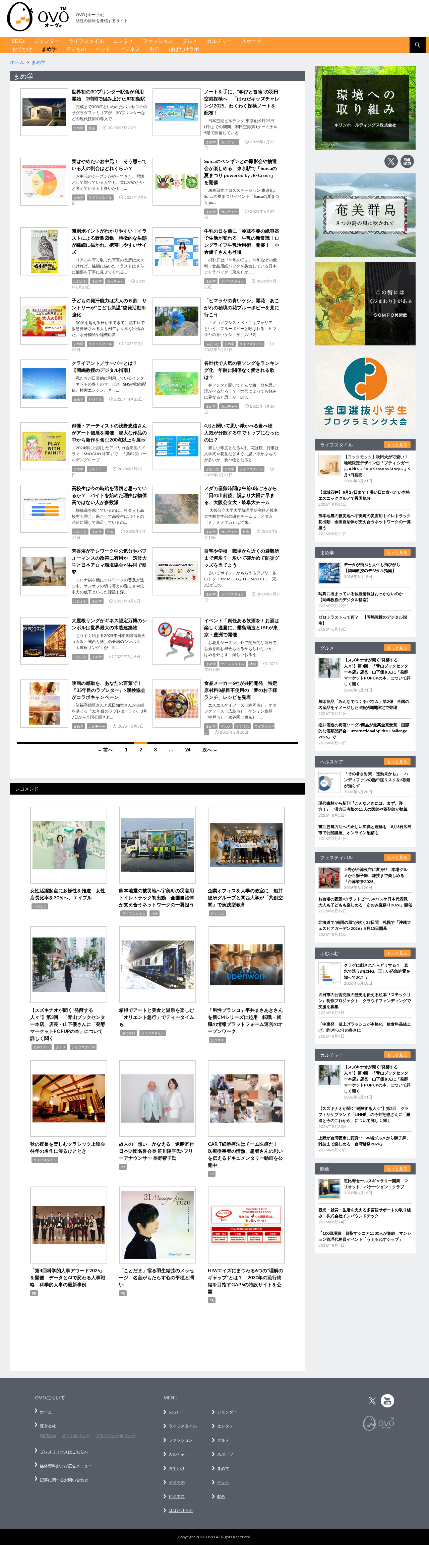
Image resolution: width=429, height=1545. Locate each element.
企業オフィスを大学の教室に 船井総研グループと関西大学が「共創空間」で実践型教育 (245, 897)
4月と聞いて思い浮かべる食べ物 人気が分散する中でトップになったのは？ (241, 432)
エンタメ (123, 41)
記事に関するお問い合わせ (64, 1479)
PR (123, 1167)
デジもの (76, 49)
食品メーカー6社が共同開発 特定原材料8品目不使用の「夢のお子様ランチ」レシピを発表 (240, 690)
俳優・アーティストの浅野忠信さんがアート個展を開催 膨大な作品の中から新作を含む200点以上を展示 (109, 432)
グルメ (189, 41)
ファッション (158, 41)
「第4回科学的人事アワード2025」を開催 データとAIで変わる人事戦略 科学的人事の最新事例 (67, 1277)
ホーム (46, 1411)
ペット (103, 49)
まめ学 (49, 49)
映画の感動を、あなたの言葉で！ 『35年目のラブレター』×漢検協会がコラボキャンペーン (109, 690)
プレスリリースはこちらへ (64, 1451)
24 (187, 749)
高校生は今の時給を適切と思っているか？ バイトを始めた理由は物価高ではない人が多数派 (109, 495)
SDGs (18, 41)
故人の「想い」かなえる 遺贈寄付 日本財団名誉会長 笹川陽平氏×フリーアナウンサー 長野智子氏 (159, 1151)
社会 (91, 128)
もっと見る (397, 444)
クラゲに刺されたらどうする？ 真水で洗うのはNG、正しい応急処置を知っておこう (377, 971)
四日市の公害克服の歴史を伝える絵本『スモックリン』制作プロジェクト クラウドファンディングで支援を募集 (364, 1000)
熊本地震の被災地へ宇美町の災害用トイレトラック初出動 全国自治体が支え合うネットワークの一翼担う (156, 897)
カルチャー (219, 41)
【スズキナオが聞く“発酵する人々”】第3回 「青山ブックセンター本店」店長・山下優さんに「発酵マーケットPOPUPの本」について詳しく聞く (67, 1024)
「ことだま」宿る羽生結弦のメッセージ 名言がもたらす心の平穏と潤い (156, 1277)
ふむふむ (80, 281)
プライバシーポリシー (116, 1435)
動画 (154, 49)
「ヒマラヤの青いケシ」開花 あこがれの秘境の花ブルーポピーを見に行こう (241, 307)
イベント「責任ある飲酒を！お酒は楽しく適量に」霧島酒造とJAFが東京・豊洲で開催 (241, 627)
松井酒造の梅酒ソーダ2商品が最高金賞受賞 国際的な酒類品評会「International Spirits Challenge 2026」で (363, 730)
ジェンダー (46, 41)
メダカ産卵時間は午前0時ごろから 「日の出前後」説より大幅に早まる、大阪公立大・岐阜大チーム (243, 495)
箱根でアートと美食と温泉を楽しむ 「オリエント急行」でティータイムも (159, 1017)
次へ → (210, 749)
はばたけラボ (184, 49)
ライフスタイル (86, 41)
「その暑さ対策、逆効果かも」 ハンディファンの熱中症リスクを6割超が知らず (377, 779)
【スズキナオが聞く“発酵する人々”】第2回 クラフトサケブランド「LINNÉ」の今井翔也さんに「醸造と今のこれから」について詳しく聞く (364, 1114)
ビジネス (130, 49)
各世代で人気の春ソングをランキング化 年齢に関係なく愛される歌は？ (241, 370)
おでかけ (22, 49)
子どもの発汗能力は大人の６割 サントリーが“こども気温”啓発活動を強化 (109, 307)
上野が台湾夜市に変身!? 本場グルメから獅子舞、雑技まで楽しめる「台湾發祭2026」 (376, 875)
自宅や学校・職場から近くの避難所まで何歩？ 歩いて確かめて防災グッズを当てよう (241, 558)
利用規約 (48, 1435)
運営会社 (48, 1426)
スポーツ (251, 41)
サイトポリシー (76, 1435)
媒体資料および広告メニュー (66, 1465)
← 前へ (105, 749)
